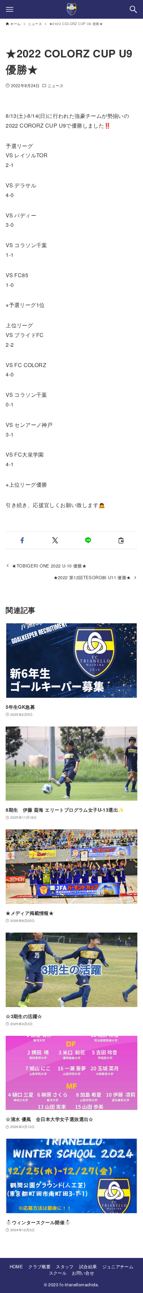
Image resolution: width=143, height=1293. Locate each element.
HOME (16, 1266)
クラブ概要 (39, 1266)
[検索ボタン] (133, 9)
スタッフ (65, 1266)
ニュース (56, 85)
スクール (58, 1273)
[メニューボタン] (9, 9)
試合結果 (88, 1266)
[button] (22, 540)
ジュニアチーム (118, 1266)
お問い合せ (83, 1273)
